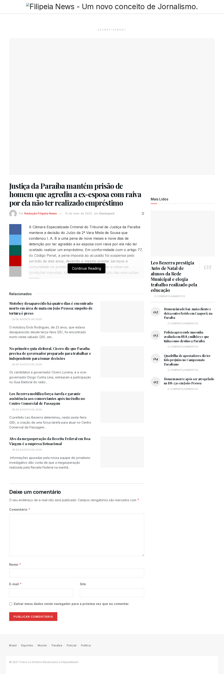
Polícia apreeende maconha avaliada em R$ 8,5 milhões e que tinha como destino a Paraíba (186, 336)
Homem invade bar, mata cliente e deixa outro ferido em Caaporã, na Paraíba (188, 313)
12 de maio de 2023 (78, 213)
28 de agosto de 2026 (26, 364)
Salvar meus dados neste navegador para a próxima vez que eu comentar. (71, 604)
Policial (71, 645)
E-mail (15, 584)
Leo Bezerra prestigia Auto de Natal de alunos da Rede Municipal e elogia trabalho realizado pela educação (174, 276)
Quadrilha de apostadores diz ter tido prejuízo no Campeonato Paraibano (187, 360)
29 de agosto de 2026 (26, 319)
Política (86, 645)
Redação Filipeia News (40, 213)
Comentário (19, 509)
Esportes (27, 645)
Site (83, 584)
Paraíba (57, 645)
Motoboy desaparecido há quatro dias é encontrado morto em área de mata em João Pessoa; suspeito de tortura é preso (51, 308)
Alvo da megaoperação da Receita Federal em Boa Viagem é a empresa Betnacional (49, 441)
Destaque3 (107, 213)
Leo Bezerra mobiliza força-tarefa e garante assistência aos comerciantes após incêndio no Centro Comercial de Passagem (47, 398)
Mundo (42, 645)
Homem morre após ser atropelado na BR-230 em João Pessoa (189, 381)
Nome (15, 564)
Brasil (13, 645)
